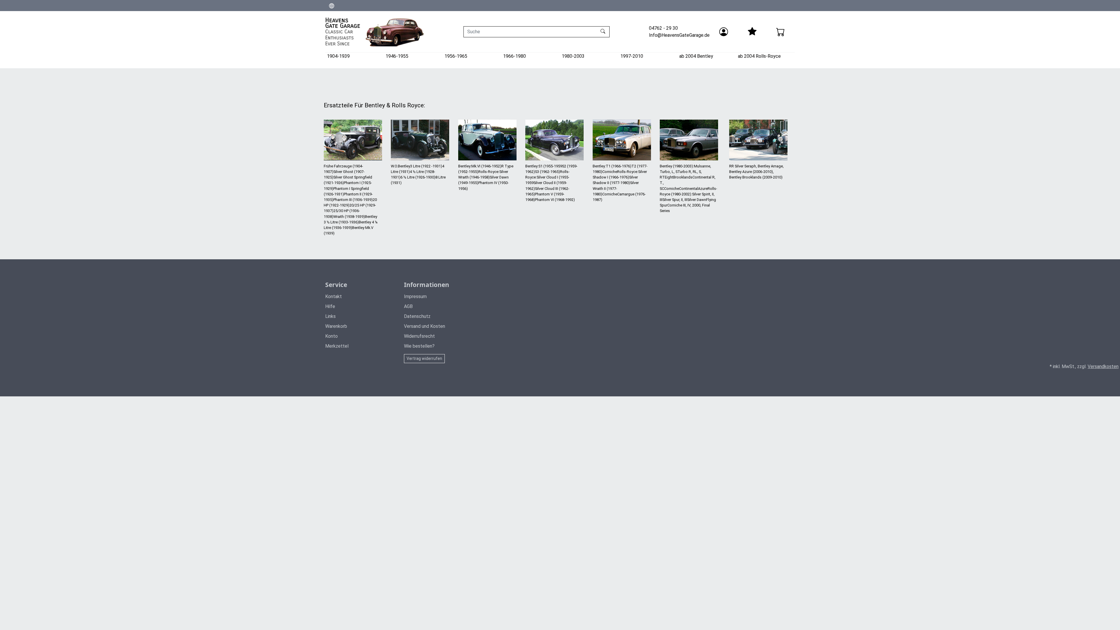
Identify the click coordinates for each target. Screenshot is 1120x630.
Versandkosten (1103, 366)
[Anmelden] (723, 32)
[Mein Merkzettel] (752, 32)
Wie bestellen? (419, 346)
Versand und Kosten (424, 326)
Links (330, 316)
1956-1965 (455, 56)
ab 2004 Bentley (696, 56)
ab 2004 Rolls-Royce (759, 56)
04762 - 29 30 (663, 28)
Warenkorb (336, 326)
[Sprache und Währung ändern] (331, 5)
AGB (408, 306)
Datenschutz (417, 316)
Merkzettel (337, 346)
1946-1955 (397, 56)
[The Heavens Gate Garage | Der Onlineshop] (374, 31)
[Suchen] (604, 31)
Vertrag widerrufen (424, 358)
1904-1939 (338, 56)
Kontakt (333, 296)
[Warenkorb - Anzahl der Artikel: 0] (780, 32)
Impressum (415, 296)
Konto (331, 336)
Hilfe (330, 306)
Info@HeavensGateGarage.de (679, 35)
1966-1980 (514, 56)
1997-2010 (631, 56)
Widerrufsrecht (419, 336)
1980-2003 (573, 56)
